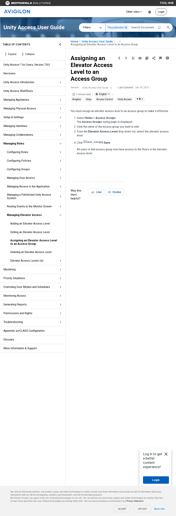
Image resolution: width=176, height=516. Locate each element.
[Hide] (60, 44)
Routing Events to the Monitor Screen (29, 206)
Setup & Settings (13, 117)
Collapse (30, 54)
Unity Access (125, 99)
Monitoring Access (14, 295)
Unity (88, 99)
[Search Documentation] (168, 27)
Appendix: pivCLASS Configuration (24, 330)
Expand (12, 54)
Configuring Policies (19, 160)
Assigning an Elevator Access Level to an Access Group (33, 242)
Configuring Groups (18, 169)
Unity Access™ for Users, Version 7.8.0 (26, 64)
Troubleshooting (13, 322)
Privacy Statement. (135, 501)
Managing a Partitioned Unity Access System (29, 196)
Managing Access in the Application (28, 186)
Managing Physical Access (19, 108)
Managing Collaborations (18, 134)
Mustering (9, 269)
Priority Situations (14, 278)
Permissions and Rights (17, 313)
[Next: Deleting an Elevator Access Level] (126, 58)
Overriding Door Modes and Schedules (26, 287)
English (149, 11)
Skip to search (90, 3)
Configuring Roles (17, 152)
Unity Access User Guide (97, 41)
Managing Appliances (16, 99)
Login (161, 11)
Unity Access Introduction (18, 82)
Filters (87, 27)
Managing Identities (15, 126)
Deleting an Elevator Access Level (31, 252)
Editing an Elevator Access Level (30, 232)
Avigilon (76, 99)
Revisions (9, 73)
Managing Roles (13, 143)
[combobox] (97, 87)
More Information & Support (20, 348)
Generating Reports (15, 304)
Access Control (104, 99)
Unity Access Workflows (18, 91)
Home (74, 41)
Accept (122, 509)
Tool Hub (166, 3)
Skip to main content (65, 3)
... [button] (117, 41)
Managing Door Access (21, 178)
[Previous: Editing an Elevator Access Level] (119, 58)
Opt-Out (142, 509)
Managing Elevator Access (24, 215)
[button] (126, 27)
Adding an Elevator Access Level (30, 223)
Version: (75, 87)
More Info (159, 508)
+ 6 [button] (139, 98)
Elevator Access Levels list (26, 260)
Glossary (8, 339)
